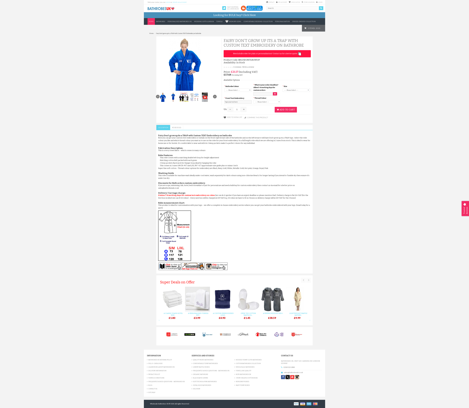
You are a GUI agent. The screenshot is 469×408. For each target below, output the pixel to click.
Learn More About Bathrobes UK (161, 367)
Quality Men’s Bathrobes (203, 360)
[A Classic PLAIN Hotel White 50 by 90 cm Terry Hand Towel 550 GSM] (172, 299)
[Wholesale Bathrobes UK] (161, 8)
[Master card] (316, 404)
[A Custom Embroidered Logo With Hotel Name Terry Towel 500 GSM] (222, 299)
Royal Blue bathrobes (202, 385)
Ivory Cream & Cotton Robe (247, 378)
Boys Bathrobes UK (243, 374)
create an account (179, 2)
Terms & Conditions (156, 378)
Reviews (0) (176, 128)
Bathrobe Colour (232, 86)
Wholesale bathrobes (245, 367)
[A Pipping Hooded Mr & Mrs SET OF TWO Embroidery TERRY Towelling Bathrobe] (272, 299)
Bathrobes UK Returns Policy (160, 360)
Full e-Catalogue (155, 363)
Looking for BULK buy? (234, 15)
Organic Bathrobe (200, 374)
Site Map (151, 392)
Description (163, 128)
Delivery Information (157, 371)
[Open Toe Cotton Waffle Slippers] (247, 299)
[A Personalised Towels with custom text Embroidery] (197, 299)
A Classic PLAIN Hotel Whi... (173, 314)
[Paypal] (297, 404)
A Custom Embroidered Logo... (223, 314)
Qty (225, 109)
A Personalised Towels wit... (198, 314)
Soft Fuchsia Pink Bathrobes (205, 381)
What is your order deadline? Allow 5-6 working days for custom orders (265, 87)
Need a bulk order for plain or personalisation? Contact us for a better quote (265, 54)
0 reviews (237, 67)
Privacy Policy (154, 374)
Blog (150, 385)
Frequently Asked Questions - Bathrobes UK (166, 381)
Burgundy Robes (242, 381)
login (168, 2)
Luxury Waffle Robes (201, 367)
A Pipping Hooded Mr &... (273, 313)
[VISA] (303, 404)
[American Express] (310, 404)
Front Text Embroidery (234, 98)
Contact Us (152, 389)
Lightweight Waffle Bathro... (298, 314)
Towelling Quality (243, 371)
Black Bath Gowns (200, 378)
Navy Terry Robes (243, 385)
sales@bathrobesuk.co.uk (293, 372)
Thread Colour (260, 98)
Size (285, 86)
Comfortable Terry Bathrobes (205, 363)
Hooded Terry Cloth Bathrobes (249, 360)
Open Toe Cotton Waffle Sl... (248, 314)
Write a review (248, 67)
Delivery (196, 389)
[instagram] (297, 377)
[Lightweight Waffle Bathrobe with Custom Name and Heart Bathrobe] (297, 299)
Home (151, 21)
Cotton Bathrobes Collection (248, 363)
